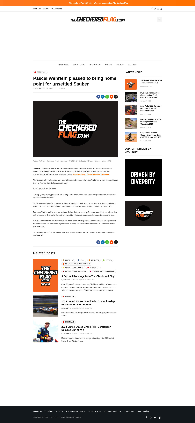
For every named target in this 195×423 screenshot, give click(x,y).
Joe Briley (66, 308)
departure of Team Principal (91, 174)
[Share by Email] (116, 97)
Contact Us (37, 411)
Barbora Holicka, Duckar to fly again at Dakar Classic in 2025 (150, 122)
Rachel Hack (39, 88)
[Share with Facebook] (98, 97)
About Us (37, 9)
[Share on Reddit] (111, 97)
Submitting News (94, 411)
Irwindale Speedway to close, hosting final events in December (150, 95)
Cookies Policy (143, 411)
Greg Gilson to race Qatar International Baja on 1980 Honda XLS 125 (150, 135)
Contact (46, 9)
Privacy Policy (129, 411)
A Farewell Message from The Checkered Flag (88, 276)
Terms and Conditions (112, 411)
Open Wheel (63, 65)
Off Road (120, 65)
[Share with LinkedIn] (103, 97)
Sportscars (78, 65)
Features (132, 65)
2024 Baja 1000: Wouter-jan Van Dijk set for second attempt (150, 108)
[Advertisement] (97, 44)
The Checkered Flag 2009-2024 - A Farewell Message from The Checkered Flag (98, 3)
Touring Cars (94, 65)
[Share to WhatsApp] (107, 97)
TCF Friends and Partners (75, 411)
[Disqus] (75, 375)
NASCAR (108, 65)
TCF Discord (57, 9)
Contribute (49, 411)
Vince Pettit (66, 280)
